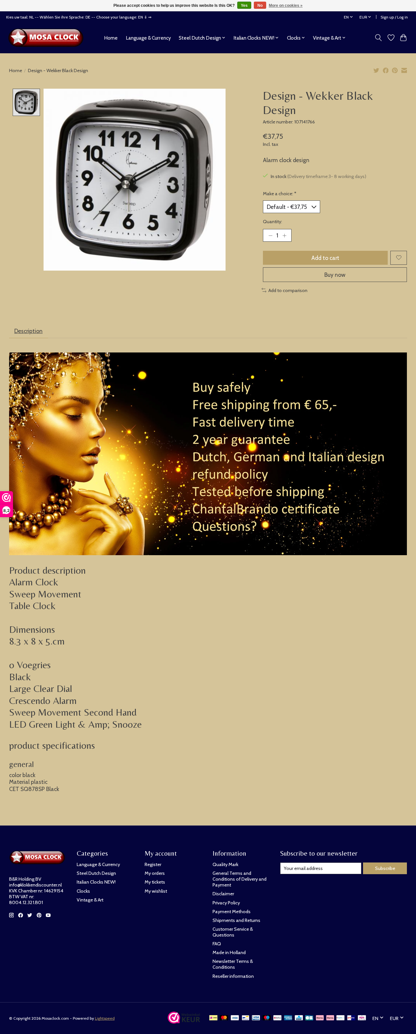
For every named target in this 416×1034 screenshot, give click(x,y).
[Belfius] (277, 1018)
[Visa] (235, 1018)
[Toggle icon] (378, 38)
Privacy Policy (226, 903)
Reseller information (233, 976)
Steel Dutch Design (96, 873)
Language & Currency (148, 38)
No (260, 5)
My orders (155, 873)
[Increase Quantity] (284, 235)
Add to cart (325, 257)
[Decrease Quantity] (270, 235)
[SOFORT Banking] (330, 1018)
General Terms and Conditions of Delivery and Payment (239, 879)
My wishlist (156, 891)
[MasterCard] (224, 1018)
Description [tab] (28, 330)
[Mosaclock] (47, 38)
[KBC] (299, 1018)
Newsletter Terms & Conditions (233, 964)
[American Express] (288, 1018)
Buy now (334, 274)
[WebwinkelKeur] (184, 1021)
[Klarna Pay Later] (320, 1018)
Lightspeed (105, 1018)
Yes (244, 5)
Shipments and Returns (236, 920)
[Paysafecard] (340, 1018)
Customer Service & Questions (233, 932)
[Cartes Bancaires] (309, 1018)
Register (153, 864)
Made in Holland (229, 952)
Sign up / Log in (394, 17)
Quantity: (272, 221)
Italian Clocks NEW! (96, 882)
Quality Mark (225, 864)
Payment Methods (232, 911)
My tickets (155, 882)
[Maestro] (267, 1018)
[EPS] (362, 1018)
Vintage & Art (90, 900)
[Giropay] (351, 1018)
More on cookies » (286, 5)
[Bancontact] (245, 1018)
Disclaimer (223, 894)
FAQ (217, 944)
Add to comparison (287, 290)
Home (111, 38)
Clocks (83, 891)
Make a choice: (279, 194)
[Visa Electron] (256, 1018)
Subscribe (385, 868)
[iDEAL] (213, 1018)
